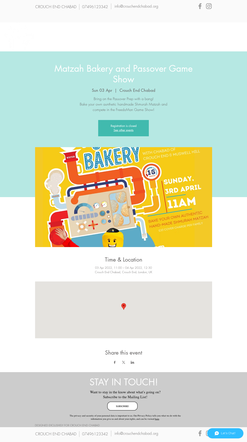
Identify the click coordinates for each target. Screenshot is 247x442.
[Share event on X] (123, 362)
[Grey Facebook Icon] (200, 6)
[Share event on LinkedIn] (132, 362)
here (157, 418)
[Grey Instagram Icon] (209, 6)
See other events (123, 130)
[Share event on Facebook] (114, 362)
